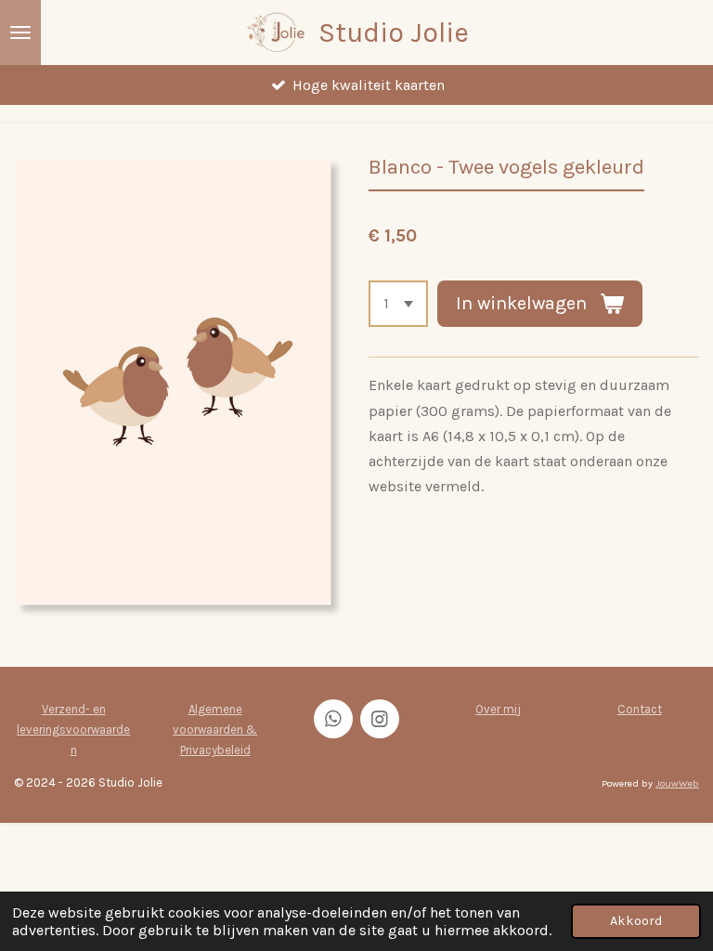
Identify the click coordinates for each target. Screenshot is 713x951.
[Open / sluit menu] (20, 32)
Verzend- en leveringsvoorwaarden (73, 729)
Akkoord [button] (636, 921)
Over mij (498, 709)
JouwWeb (677, 783)
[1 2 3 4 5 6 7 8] (398, 303)
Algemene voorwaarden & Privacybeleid (215, 729)
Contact (639, 709)
